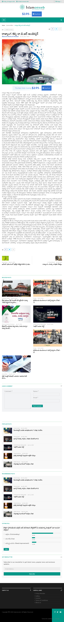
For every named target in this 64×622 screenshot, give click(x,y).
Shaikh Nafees (17, 453)
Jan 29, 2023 (59, 262)
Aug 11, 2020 (12, 262)
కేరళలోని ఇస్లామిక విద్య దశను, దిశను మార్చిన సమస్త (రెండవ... (14, 327)
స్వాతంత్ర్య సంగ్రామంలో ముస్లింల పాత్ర (23, 463)
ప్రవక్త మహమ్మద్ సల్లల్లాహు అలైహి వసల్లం (25, 455)
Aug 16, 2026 (24, 462)
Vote (6, 549)
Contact (38, 598)
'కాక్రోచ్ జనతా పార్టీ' (39, 326)
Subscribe (32, 574)
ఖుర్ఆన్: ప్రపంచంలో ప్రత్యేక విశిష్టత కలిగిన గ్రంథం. (16, 264)
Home (3, 25)
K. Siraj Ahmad (51, 262)
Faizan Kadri (17, 428)
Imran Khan (4, 262)
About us (38, 602)
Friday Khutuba (40, 593)
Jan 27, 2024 (19, 324)
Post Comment (37, 406)
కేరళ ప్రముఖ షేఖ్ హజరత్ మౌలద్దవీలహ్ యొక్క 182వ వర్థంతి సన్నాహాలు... (15, 301)
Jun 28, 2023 (24, 436)
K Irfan (34, 298)
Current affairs (9, 25)
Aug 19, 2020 (14, 298)
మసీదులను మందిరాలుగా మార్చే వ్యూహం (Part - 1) (47, 301)
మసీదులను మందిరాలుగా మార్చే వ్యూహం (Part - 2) (47, 351)
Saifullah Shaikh (6, 298)
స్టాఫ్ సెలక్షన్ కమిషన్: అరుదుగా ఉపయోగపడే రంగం (14, 377)
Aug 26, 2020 (12, 374)
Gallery (38, 596)
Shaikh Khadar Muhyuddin (39, 324)
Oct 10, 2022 (24, 428)
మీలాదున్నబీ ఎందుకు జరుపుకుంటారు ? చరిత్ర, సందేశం (28, 430)
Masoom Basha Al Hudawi (10, 36)
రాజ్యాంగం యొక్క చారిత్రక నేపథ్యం (52, 264)
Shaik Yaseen (17, 462)
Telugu (58, 1)
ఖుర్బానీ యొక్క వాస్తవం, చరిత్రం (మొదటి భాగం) (26, 438)
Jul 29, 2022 (25, 453)
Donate (57, 618)
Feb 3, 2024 (40, 298)
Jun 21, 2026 (50, 324)
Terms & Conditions (42, 600)
